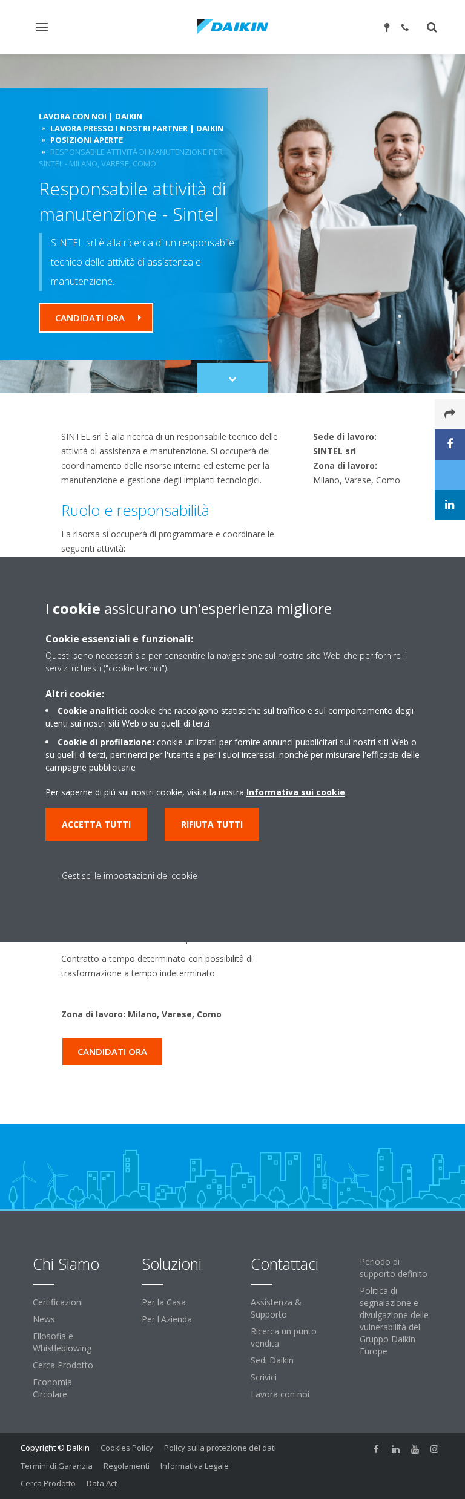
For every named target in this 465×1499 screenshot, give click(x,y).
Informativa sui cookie (295, 792)
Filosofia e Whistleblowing (62, 1342)
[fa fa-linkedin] (396, 1448)
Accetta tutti (96, 824)
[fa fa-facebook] (376, 1448)
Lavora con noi (280, 1394)
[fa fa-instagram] (434, 1448)
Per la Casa (164, 1302)
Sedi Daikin (272, 1360)
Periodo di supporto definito (393, 1267)
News (44, 1319)
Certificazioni (58, 1302)
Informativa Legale (194, 1465)
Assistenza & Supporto (276, 1308)
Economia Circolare (52, 1388)
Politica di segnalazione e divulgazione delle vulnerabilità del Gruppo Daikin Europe (394, 1321)
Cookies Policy (127, 1447)
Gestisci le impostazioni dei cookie (129, 875)
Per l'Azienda (167, 1319)
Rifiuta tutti (212, 824)
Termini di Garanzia (57, 1465)
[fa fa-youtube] (415, 1448)
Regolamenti (127, 1465)
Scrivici (264, 1377)
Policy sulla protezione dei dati (220, 1447)
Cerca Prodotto (63, 1365)
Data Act (102, 1483)
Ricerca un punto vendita (284, 1337)
